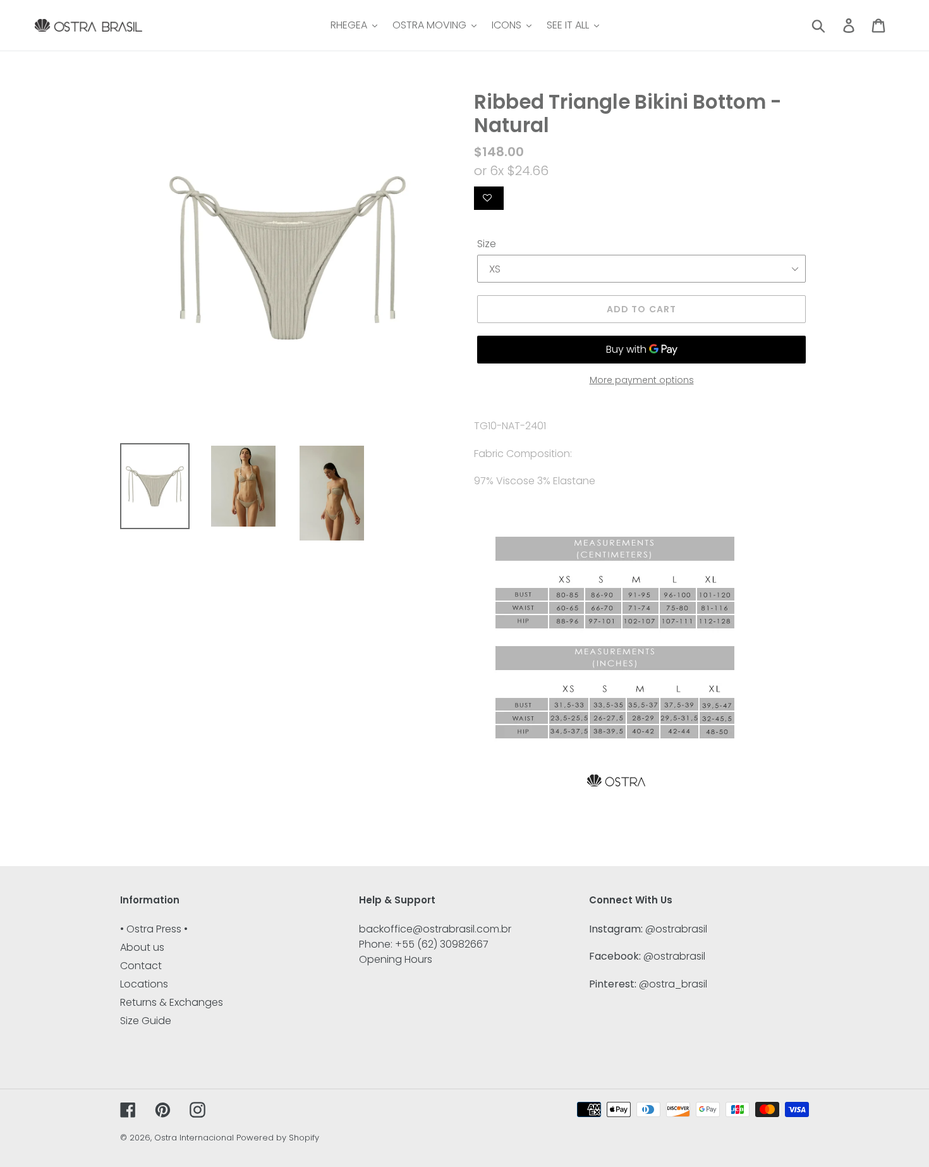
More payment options (642, 380)
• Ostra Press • (154, 929)
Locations (144, 984)
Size (486, 243)
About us (142, 947)
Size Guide (145, 1020)
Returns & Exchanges (171, 1002)
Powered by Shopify (277, 1138)
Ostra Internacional (194, 1138)
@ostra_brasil (673, 984)
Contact (141, 965)
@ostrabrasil (676, 929)
